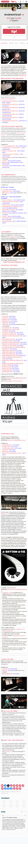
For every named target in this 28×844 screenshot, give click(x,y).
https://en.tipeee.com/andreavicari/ (13, 381)
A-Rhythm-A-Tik (7, 592)
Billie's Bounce (5, 193)
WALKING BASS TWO (7, 371)
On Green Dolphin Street (8, 146)
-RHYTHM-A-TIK (7, 434)
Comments (22, 43)
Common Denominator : (8, 448)
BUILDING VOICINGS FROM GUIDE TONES (12, 336)
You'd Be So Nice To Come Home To (11, 147)
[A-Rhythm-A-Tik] (14, 788)
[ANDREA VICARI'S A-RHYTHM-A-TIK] (17, 785)
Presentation (4, 43)
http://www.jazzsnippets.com (9, 98)
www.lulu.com (9, 631)
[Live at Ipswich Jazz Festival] (2, 788)
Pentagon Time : (6, 446)
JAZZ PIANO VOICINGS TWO (9, 334)
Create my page (5, 1)
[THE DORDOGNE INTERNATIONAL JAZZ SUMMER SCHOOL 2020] (20, 785)
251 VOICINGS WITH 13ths (8, 339)
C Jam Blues (5, 189)
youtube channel (14, 236)
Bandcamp (23, 75)
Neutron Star (5, 451)
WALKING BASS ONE (7, 370)
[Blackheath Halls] (11, 785)
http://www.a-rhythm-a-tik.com (14, 636)
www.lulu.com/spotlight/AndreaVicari (15, 378)
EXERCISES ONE (6, 319)
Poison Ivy (4, 670)
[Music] (23, 785)
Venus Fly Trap (6, 669)
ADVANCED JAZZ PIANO (9, 265)
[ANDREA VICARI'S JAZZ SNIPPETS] (17, 788)
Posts (16, 43)
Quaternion (5, 449)
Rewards (11, 43)
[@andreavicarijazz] (20, 788)
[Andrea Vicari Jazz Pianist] (14, 785)
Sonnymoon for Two (7, 191)
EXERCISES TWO (6, 321)
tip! (14, 31)
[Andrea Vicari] (2, 785)
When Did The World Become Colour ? (12, 453)
